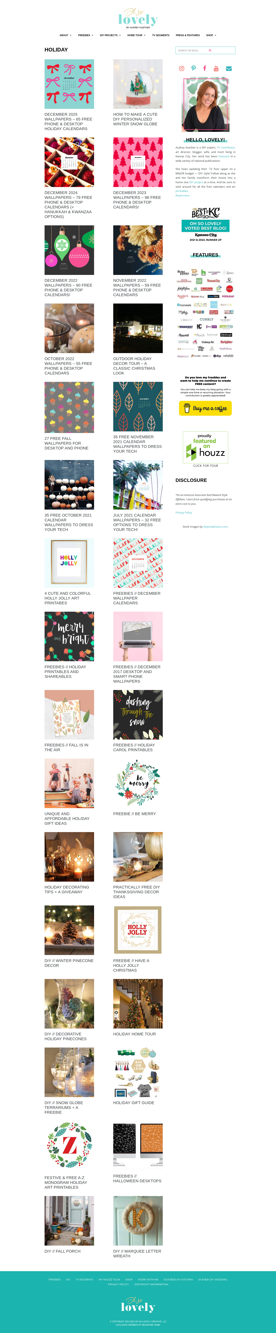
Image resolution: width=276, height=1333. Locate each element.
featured (224, 156)
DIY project (196, 182)
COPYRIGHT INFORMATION (151, 1284)
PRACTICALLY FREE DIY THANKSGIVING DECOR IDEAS (136, 892)
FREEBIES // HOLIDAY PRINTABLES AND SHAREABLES (65, 672)
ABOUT (64, 35)
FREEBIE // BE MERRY (134, 813)
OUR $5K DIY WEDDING (212, 1279)
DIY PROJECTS (109, 35)
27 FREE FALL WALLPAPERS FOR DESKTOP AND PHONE (66, 443)
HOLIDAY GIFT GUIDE (133, 1102)
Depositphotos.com (215, 526)
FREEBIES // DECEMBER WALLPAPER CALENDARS (137, 598)
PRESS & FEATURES (188, 35)
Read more (182, 195)
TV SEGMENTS (160, 35)
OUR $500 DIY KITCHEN (178, 1279)
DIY (68, 1279)
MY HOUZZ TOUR (109, 1279)
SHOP (209, 35)
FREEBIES (84, 35)
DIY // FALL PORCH (62, 1251)
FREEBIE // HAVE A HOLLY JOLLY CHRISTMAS (131, 965)
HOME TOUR (134, 35)
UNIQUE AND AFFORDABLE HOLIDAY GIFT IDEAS (67, 818)
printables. (182, 191)
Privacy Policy (184, 512)
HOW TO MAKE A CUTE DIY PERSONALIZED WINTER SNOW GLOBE (135, 119)
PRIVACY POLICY (118, 1284)
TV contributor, (226, 147)
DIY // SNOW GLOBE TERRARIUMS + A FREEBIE (64, 1107)
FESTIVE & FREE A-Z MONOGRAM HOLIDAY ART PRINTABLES (66, 1182)
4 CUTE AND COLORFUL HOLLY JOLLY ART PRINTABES (68, 598)
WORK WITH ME (148, 1279)
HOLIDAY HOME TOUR (134, 1034)
